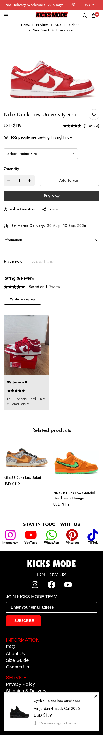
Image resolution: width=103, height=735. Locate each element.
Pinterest (72, 542)
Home (25, 25)
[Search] (84, 15)
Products (42, 25)
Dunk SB (74, 25)
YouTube (30, 542)
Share (53, 209)
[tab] (13, 261)
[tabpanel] (51, 345)
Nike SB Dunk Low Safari (22, 477)
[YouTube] (31, 535)
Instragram (10, 542)
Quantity (11, 168)
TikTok (93, 542)
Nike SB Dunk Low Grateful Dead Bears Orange (74, 495)
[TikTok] (93, 535)
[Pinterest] (72, 535)
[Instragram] (10, 535)
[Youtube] (68, 584)
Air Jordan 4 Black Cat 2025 (57, 708)
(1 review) (91, 125)
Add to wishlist (94, 114)
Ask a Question (22, 209)
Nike (58, 25)
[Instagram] (73, 5)
